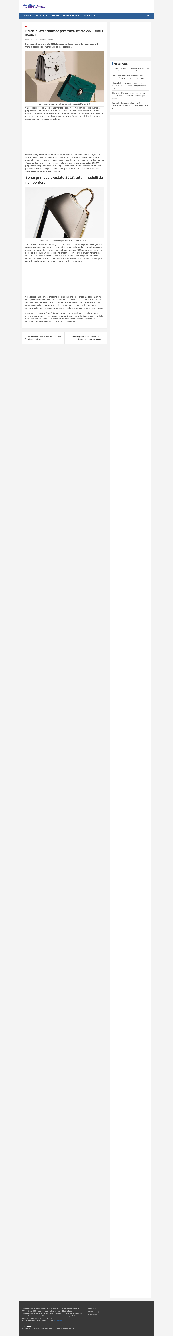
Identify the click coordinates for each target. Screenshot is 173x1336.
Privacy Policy (93, 1312)
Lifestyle (55, 16)
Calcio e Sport (89, 16)
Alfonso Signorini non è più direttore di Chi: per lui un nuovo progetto (85, 338)
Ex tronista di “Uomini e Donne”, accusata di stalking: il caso (44, 338)
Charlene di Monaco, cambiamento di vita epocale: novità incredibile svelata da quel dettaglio (128, 95)
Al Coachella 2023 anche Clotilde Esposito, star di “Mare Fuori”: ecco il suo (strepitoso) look (129, 85)
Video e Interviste (71, 16)
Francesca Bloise (46, 40)
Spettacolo (39, 16)
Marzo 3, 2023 (31, 40)
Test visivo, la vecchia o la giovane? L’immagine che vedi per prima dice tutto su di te (130, 105)
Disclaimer (92, 1315)
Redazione (92, 1308)
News (26, 16)
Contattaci (58, 1321)
